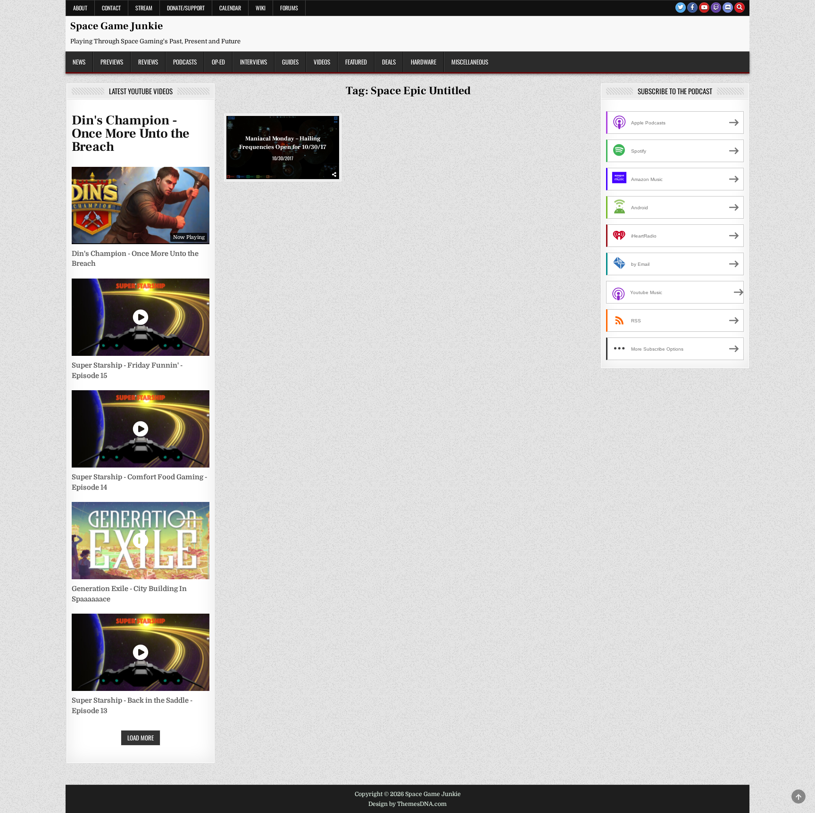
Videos (322, 61)
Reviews (148, 61)
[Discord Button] (728, 7)
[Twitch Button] (716, 7)
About (80, 8)
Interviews (253, 61)
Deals (389, 61)
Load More (140, 737)
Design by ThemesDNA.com (407, 804)
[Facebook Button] (692, 7)
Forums (289, 8)
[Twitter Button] (680, 7)
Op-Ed (218, 61)
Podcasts (185, 61)
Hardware (423, 61)
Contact (111, 8)
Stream (143, 8)
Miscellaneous (469, 61)
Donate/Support (186, 8)
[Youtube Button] (704, 7)
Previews (111, 61)
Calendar (230, 8)
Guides (290, 61)
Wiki (261, 8)
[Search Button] (739, 7)
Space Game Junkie (116, 26)
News (79, 61)
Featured (356, 61)
